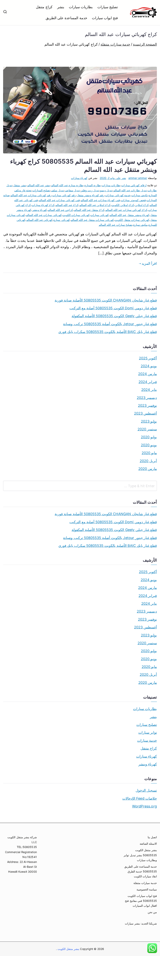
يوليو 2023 (149, 421)
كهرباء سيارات (79, 178)
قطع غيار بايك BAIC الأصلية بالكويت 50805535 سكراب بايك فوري (107, 332)
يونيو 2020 (149, 445)
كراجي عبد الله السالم (60, 210)
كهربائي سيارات (100, 215)
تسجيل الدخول (146, 790)
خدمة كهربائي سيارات (117, 195)
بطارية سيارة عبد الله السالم (67, 185)
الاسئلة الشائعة (148, 843)
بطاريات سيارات (81, 7)
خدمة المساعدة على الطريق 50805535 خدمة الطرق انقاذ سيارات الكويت (140, 871)
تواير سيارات (147, 732)
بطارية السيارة (92, 185)
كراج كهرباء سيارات (43, 205)
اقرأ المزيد (149, 263)
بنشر (60, 7)
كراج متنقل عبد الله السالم (89, 210)
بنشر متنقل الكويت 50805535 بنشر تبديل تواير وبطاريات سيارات (140, 854)
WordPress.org (144, 806)
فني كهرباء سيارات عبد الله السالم (100, 200)
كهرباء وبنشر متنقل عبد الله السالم (129, 215)
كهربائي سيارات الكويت (76, 215)
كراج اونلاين (142, 205)
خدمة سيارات (147, 740)
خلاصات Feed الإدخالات (139, 798)
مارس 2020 (147, 469)
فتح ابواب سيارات (105, 18)
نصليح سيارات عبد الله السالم (115, 224)
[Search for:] (80, 486)
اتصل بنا (152, 837)
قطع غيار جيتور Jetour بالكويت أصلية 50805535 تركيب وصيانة (110, 324)
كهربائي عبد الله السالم (39, 219)
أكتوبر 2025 (148, 358)
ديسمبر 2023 (147, 398)
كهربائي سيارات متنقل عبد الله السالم (92, 219)
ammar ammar (137, 178)
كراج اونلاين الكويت (122, 205)
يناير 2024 (149, 390)
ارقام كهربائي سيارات (133, 185)
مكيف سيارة (140, 224)
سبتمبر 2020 (147, 429)
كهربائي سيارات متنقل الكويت (132, 219)
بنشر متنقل (19, 185)
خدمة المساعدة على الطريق (66, 18)
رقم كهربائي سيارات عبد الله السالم (31, 195)
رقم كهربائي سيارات (64, 195)
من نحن (152, 912)
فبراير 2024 (148, 382)
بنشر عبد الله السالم (38, 185)
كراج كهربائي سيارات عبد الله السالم (126, 210)
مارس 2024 (147, 374)
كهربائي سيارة (61, 219)
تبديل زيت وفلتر (90, 190)
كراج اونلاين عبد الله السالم (95, 205)
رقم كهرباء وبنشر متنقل (90, 195)
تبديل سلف (57, 190)
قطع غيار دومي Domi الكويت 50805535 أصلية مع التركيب (113, 308)
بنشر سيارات (132, 923)
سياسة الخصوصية (147, 889)
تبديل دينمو (106, 190)
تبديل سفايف (72, 190)
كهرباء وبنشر (39, 210)
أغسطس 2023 (145, 413)
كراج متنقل (44, 7)
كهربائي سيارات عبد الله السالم (44, 215)
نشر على (113, 178)
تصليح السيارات (41, 190)
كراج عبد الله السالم (66, 205)
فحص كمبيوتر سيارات (133, 200)
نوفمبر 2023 (147, 405)
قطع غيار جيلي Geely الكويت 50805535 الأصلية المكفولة (114, 316)
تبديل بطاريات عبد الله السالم (130, 190)
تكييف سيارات (140, 195)
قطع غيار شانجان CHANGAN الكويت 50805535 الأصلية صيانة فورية (106, 300)
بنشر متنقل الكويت (68, 949)
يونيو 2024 (149, 366)
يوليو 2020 (149, 437)
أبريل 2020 (148, 461)
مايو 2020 (149, 453)
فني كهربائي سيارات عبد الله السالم (59, 200)
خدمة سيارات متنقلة (145, 883)
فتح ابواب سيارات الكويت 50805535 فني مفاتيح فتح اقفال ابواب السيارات (141, 900)
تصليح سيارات (107, 7)
